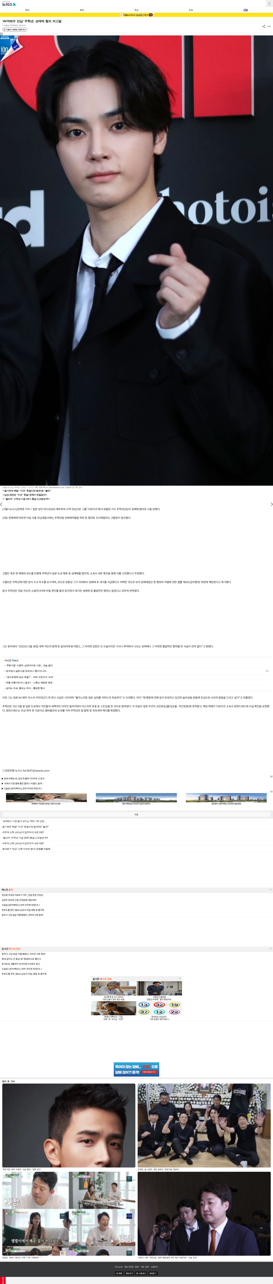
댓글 (136, 814)
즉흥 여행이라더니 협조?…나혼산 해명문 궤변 (29, 682)
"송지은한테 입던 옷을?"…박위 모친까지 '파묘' (29, 677)
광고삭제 (3, 1280)
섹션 (136, 10)
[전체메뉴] (269, 3)
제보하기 (129, 1273)
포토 (191, 10)
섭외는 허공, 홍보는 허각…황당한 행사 (25, 688)
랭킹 (82, 10)
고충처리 (154, 1266)
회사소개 (118, 1266)
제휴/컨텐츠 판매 (131, 1266)
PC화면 (119, 1273)
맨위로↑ (153, 1273)
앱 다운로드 (141, 1273)
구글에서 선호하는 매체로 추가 (16, 29)
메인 (27, 10)
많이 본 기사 (8, 1081)
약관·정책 (145, 1266)
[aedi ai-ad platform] (16, 36)
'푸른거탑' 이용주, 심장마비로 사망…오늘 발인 (29, 665)
